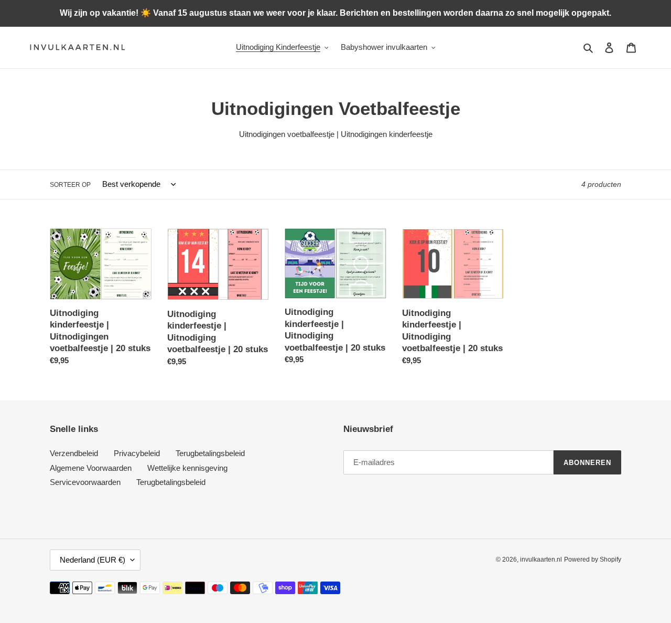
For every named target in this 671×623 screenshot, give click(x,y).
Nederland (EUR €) (92, 559)
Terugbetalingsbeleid (210, 453)
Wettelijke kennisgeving (187, 467)
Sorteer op (70, 184)
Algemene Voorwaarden (91, 467)
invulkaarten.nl (541, 559)
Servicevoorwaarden (85, 482)
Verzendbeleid (74, 453)
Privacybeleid (137, 453)
